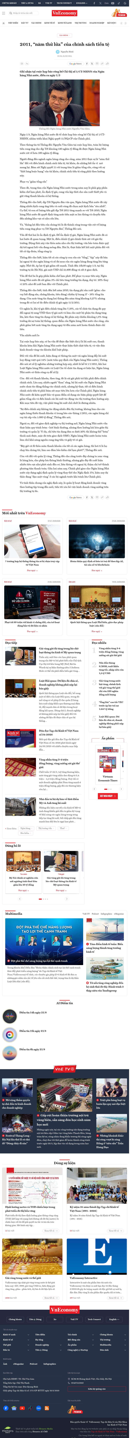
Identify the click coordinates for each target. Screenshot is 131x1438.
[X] (100, 3)
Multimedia (13, 916)
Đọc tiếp (11, 643)
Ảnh (5, 1367)
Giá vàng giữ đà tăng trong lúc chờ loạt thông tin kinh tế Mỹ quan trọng (60, 650)
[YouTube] (113, 3)
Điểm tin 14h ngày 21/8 (33, 1015)
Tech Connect (64, 3)
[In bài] (22, 64)
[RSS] (47, 1411)
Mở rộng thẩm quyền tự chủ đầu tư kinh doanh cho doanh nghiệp (16, 1107)
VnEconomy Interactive (83, 1281)
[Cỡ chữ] (27, 64)
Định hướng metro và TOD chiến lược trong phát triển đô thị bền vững (30, 1212)
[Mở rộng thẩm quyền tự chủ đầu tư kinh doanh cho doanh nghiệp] (17, 1090)
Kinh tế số (49, 23)
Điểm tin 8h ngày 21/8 (32, 1052)
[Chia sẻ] (107, 64)
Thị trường (80, 23)
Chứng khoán (9, 3)
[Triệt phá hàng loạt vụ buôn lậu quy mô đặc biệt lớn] (111, 1090)
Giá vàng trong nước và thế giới (23, 1281)
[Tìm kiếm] (11, 13)
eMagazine (119, 917)
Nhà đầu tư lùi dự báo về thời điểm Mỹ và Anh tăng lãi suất (59, 801)
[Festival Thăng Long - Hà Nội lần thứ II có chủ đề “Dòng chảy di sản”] (17, 1126)
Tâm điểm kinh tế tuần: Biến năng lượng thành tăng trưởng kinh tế (104, 951)
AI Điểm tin (64, 1006)
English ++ (81, 3)
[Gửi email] (97, 64)
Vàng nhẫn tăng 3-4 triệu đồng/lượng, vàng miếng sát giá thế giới (59, 764)
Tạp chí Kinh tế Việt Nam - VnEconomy (109, 1435)
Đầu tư (24, 23)
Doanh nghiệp (97, 23)
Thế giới (60, 874)
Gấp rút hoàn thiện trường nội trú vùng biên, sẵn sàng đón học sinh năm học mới (64, 1123)
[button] (40, 902)
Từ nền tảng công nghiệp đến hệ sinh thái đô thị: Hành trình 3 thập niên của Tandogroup (105, 990)
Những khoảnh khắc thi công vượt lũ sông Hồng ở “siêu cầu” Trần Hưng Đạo (110, 1144)
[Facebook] (94, 3)
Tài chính (36, 23)
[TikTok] (119, 3)
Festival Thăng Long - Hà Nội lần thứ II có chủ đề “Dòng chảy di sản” (16, 1142)
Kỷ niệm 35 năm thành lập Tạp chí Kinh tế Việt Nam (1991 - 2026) (94, 1212)
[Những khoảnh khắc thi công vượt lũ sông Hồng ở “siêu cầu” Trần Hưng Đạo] (111, 1126)
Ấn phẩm (107, 738)
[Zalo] (107, 3)
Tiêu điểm (13, 23)
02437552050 (77, 1386)
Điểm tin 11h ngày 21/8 (32, 1034)
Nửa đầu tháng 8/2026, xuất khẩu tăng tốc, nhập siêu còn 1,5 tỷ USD (111, 668)
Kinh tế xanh (65, 23)
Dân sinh (72, 582)
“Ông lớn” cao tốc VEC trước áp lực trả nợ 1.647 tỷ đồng (111, 705)
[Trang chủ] (3, 23)
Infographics (106, 917)
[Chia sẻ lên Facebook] (87, 64)
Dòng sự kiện (64, 1166)
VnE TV (48, 3)
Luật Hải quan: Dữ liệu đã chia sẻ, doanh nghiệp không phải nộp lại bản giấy (59, 685)
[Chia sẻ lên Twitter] (92, 64)
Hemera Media (46, 1432)
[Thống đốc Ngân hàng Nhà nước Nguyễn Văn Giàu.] (64, 81)
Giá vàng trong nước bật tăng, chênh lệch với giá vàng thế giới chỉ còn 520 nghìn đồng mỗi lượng (110, 688)
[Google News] (125, 3)
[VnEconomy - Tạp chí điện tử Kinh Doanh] (65, 1313)
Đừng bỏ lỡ (13, 846)
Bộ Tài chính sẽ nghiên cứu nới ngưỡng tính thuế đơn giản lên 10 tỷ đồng (23, 881)
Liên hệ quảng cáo (97, 1392)
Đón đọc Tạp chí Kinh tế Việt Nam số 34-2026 (58, 733)
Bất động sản (114, 23)
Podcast (95, 917)
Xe (39, 3)
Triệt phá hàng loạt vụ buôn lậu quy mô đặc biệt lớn (110, 1107)
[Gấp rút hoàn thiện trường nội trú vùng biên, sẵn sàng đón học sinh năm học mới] (64, 1098)
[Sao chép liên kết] (102, 64)
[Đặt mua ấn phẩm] (119, 13)
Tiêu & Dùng (27, 3)
